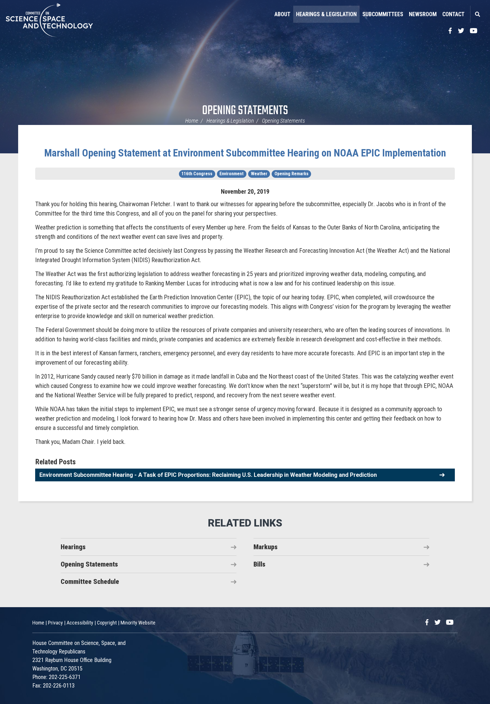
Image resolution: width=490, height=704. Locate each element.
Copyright (107, 623)
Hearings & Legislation (326, 14)
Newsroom (423, 14)
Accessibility (80, 623)
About (282, 14)
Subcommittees (382, 14)
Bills (259, 564)
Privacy (55, 623)
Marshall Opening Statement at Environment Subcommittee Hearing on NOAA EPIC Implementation (245, 153)
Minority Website (138, 623)
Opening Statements (245, 111)
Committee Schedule (90, 582)
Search (477, 14)
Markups (266, 547)
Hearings (73, 547)
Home (191, 120)
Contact (453, 14)
